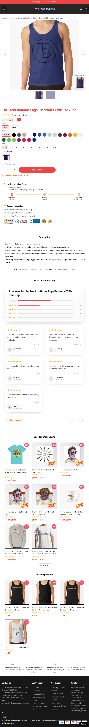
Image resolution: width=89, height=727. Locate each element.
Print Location (7, 151)
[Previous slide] (5, 55)
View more (44, 565)
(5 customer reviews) (19, 115)
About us (36, 688)
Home (4, 18)
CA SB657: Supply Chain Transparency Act (40, 706)
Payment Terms (57, 694)
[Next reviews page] (82, 420)
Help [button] (84, 724)
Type (3, 123)
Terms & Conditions (39, 691)
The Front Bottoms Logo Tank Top (17, 647)
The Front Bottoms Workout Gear (22, 18)
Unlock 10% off (5, 717)
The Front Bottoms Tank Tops (51, 18)
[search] (81, 8)
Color (4, 131)
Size (3, 144)
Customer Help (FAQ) (59, 706)
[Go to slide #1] (38, 95)
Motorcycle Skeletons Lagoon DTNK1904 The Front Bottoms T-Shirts (16, 472)
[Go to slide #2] (50, 95)
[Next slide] (83, 55)
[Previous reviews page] (71, 420)
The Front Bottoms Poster (69, 470)
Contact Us (56, 703)
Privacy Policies (38, 694)
